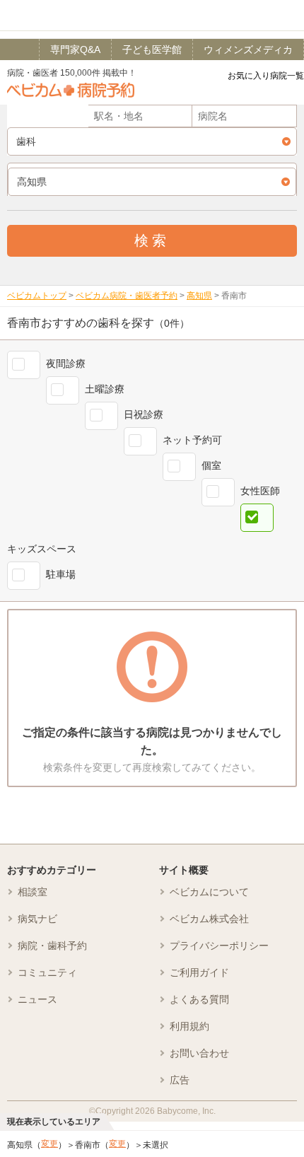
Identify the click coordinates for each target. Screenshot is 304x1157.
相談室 (32, 891)
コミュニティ (47, 972)
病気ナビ (37, 918)
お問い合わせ (199, 1053)
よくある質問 (199, 999)
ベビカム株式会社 (209, 918)
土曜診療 (104, 389)
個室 (211, 465)
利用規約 (189, 1026)
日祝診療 (143, 414)
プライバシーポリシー (219, 945)
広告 (179, 1080)
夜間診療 (66, 363)
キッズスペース (41, 548)
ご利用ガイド (199, 972)
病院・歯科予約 (52, 945)
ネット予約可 (192, 440)
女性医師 (260, 490)
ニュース (37, 999)
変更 (49, 1144)
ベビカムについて (209, 891)
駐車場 (61, 574)
